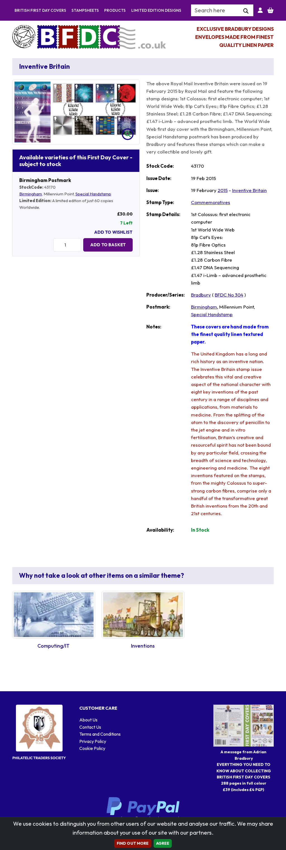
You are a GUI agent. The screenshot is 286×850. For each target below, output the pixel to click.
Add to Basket (108, 244)
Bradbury (201, 295)
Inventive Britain (249, 190)
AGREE (163, 843)
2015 (223, 190)
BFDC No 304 (229, 295)
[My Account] (260, 10)
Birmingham (30, 193)
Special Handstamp (93, 193)
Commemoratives (210, 202)
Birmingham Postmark (45, 180)
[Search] (246, 11)
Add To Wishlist (113, 232)
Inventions (143, 646)
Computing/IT (53, 646)
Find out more (133, 843)
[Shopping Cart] (270, 10)
